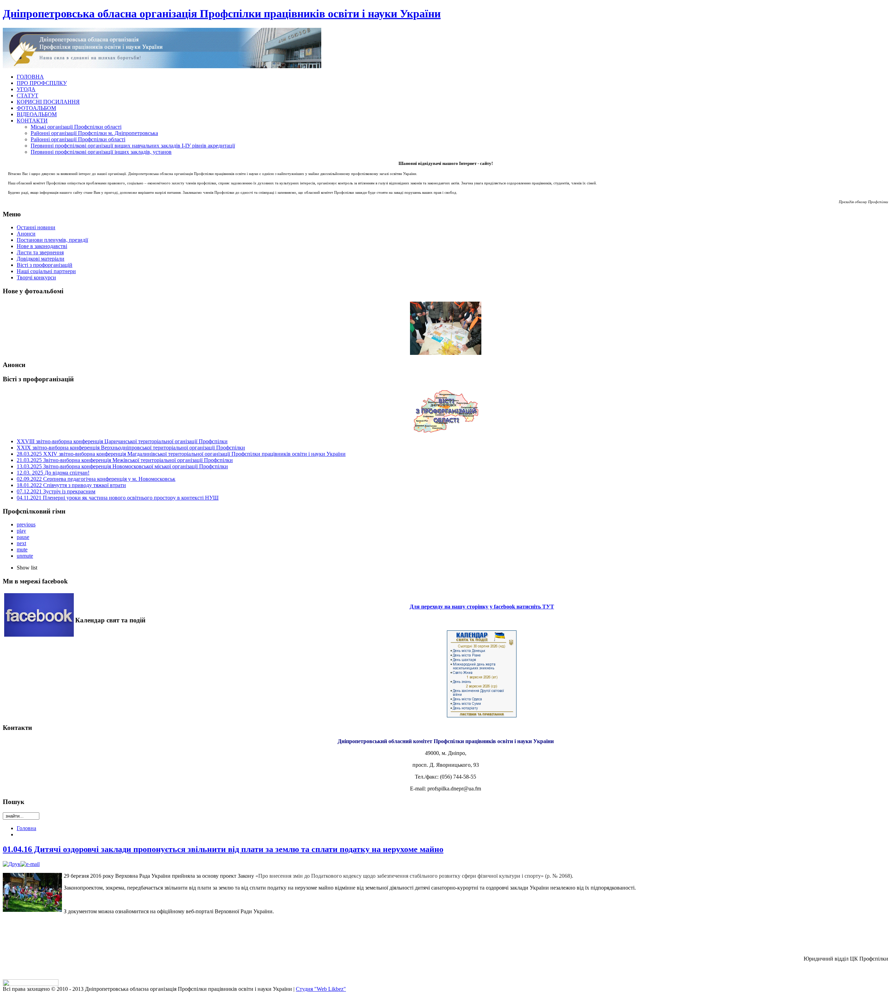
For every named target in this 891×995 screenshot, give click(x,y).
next (21, 543)
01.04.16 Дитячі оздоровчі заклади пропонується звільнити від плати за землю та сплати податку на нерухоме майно (223, 849)
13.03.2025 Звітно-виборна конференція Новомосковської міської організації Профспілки (122, 466)
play (21, 531)
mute (22, 549)
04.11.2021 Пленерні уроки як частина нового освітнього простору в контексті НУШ (118, 498)
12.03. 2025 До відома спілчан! (53, 473)
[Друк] (12, 864)
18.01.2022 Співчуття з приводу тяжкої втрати (71, 485)
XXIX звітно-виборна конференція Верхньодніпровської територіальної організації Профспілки (131, 448)
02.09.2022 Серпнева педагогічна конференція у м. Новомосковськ (96, 479)
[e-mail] (30, 864)
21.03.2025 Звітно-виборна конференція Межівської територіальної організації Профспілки (125, 460)
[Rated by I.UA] (30, 984)
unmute (25, 556)
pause (23, 537)
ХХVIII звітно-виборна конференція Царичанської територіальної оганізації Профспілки (122, 441)
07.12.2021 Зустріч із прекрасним (56, 491)
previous (26, 524)
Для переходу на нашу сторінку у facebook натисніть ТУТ (482, 607)
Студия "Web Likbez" (321, 989)
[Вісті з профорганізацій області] (445, 411)
